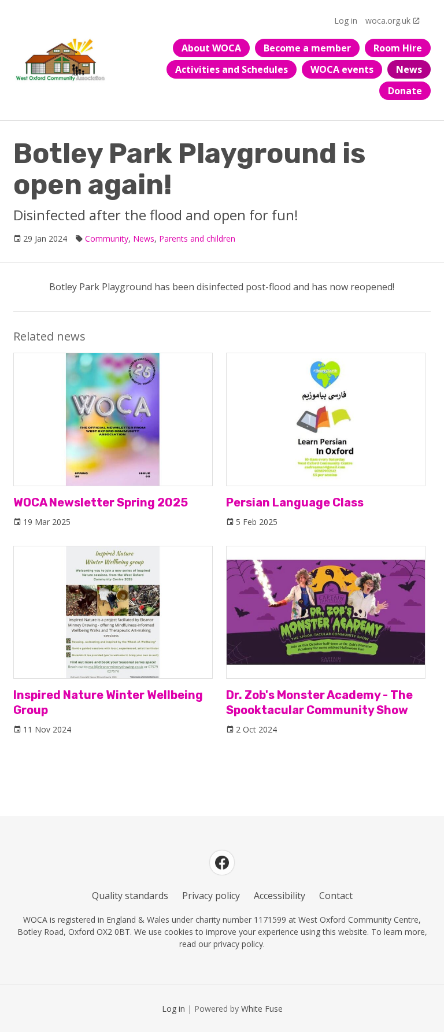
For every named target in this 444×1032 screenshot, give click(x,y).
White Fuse (262, 1008)
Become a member (307, 48)
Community (106, 238)
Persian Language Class (295, 502)
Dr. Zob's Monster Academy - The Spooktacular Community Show (319, 702)
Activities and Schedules (231, 69)
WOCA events (341, 69)
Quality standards (130, 895)
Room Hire (397, 48)
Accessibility (279, 895)
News (409, 69)
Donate (405, 90)
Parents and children (197, 238)
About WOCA (211, 48)
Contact (336, 895)
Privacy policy (211, 895)
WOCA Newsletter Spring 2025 (100, 502)
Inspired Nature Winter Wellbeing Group (108, 702)
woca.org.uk (387, 20)
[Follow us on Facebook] (222, 862)
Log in (345, 20)
